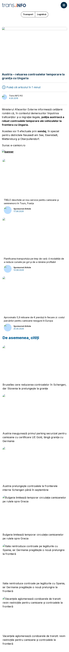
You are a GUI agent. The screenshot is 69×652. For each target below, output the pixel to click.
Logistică (41, 14)
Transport (28, 14)
